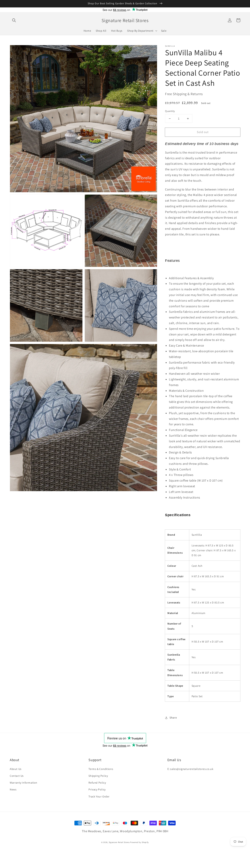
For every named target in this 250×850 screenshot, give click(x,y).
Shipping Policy (98, 776)
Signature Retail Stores (119, 842)
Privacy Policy (96, 789)
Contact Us (17, 776)
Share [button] (173, 717)
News (13, 789)
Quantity (170, 111)
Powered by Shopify (139, 842)
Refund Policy (97, 782)
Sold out (203, 132)
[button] (14, 20)
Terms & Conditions (100, 769)
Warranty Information (23, 782)
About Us (15, 769)
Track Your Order (99, 796)
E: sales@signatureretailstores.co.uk (190, 769)
